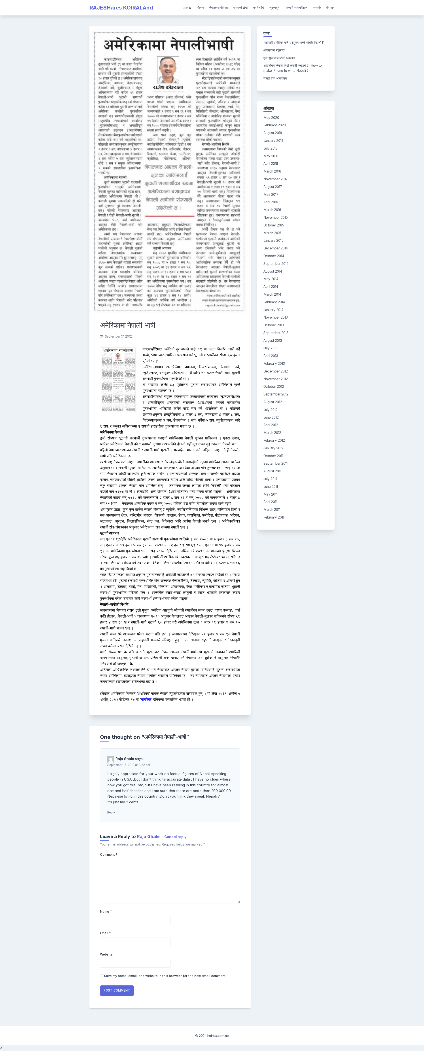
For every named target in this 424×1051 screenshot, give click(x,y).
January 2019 (273, 141)
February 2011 (273, 517)
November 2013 (275, 317)
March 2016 (272, 210)
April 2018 (270, 164)
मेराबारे (330, 7)
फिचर (200, 7)
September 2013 (275, 333)
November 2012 (275, 379)
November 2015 (275, 217)
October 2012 (273, 386)
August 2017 (272, 187)
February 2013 (274, 363)
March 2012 (272, 433)
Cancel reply (175, 836)
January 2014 (273, 310)
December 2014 (275, 248)
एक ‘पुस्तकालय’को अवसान (279, 58)
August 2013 (272, 340)
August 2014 (272, 271)
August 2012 (272, 402)
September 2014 (275, 264)
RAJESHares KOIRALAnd (121, 7)
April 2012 (270, 425)
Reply (111, 812)
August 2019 (272, 133)
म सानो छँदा (240, 7)
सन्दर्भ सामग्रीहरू (297, 7)
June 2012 (271, 417)
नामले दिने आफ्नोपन (275, 78)
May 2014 (270, 279)
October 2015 (273, 225)
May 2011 (270, 494)
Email (105, 933)
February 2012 (274, 440)
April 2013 (270, 356)
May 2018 (270, 156)
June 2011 (270, 487)
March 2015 (272, 233)
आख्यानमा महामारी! (274, 50)
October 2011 (273, 456)
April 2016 (270, 202)
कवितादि (258, 7)
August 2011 (272, 471)
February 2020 (274, 125)
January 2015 (273, 240)
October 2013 (273, 325)
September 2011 (275, 463)
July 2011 (270, 479)
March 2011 (271, 509)
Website (106, 954)
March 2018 (272, 171)
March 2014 (272, 294)
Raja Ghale (148, 836)
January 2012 (273, 448)
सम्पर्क (317, 7)
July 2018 (270, 148)
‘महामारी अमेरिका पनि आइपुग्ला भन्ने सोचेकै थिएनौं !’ (293, 42)
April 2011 (270, 502)
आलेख (187, 7)
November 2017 (275, 179)
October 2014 (273, 256)
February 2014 (274, 302)
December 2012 (275, 371)
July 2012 (270, 410)
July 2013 (270, 348)
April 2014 (270, 287)
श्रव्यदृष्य (274, 7)
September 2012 (275, 394)
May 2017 (270, 194)
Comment (108, 854)
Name (106, 911)
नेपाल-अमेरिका (218, 7)
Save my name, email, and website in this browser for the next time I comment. (165, 976)
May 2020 (271, 118)
